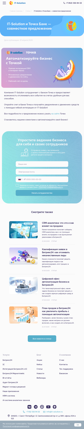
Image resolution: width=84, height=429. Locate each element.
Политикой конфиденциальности (51, 187)
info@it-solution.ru (54, 411)
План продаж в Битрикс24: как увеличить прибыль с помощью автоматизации (56, 311)
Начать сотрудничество (42, 193)
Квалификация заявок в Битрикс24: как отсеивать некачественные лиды (56, 252)
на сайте (55, 113)
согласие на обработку (48, 185)
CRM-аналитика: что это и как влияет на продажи (58, 224)
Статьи (28, 11)
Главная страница (16, 11)
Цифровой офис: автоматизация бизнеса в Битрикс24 (55, 281)
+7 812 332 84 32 (33, 411)
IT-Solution (20, 2)
